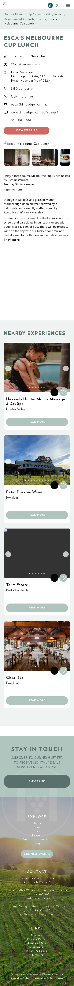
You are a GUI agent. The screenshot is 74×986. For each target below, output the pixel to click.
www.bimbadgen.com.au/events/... (35, 112)
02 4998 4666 (21, 120)
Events (37, 835)
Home (8, 14)
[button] (17, 157)
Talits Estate (17, 585)
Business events (37, 854)
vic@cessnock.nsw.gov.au (37, 914)
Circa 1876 (15, 678)
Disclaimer (37, 947)
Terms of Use (37, 943)
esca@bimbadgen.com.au (29, 104)
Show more (12, 240)
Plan (37, 827)
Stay (37, 831)
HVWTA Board (36, 951)
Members (37, 955)
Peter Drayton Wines (24, 492)
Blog (37, 843)
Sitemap (37, 935)
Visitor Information (37, 839)
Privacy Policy (37, 939)
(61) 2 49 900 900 (37, 894)
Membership (23, 14)
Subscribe (37, 781)
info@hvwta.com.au (37, 898)
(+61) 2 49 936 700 (37, 910)
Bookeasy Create (54, 978)
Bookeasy (27, 978)
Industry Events (35, 18)
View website (26, 130)
